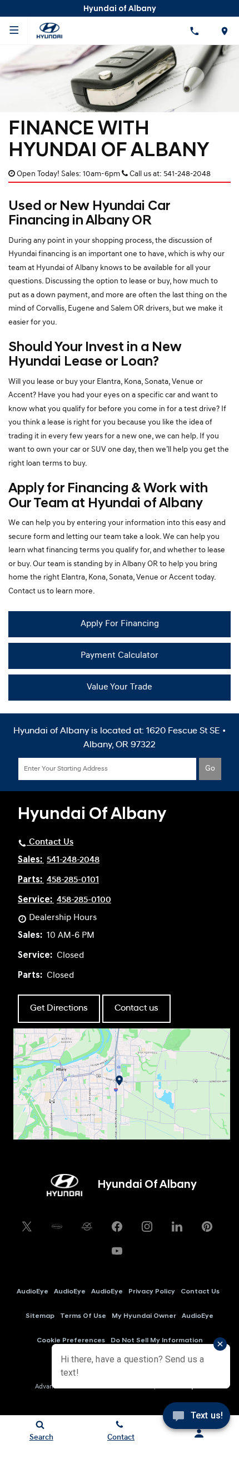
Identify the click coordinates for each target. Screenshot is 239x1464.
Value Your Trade (119, 687)
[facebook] (116, 1226)
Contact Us (200, 1291)
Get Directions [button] (59, 1008)
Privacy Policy (151, 1291)
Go (210, 768)
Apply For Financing (120, 623)
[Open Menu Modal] (14, 30)
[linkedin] (177, 1226)
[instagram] (147, 1226)
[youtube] (116, 1250)
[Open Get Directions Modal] (224, 30)
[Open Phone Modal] (195, 30)
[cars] (56, 1226)
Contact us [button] (136, 1008)
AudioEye (32, 1291)
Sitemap (40, 1316)
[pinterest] (207, 1226)
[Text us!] (196, 1419)
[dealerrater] (86, 1226)
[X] (26, 1226)
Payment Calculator (119, 655)
